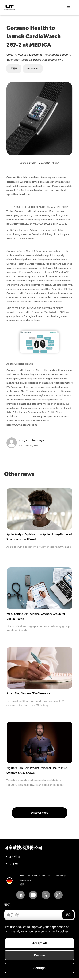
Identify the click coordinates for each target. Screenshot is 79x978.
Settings (39, 968)
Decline (39, 955)
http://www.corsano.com (21, 424)
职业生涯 (14, 856)
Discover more (39, 812)
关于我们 (14, 863)
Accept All (39, 943)
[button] (68, 7)
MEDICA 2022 (41, 223)
